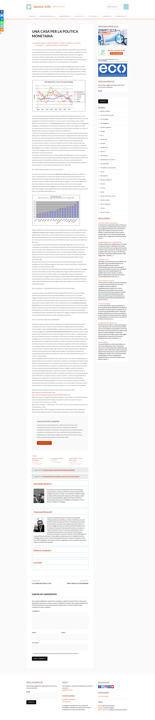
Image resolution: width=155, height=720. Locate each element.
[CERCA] (126, 7)
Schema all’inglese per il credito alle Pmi (110, 242)
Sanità (102, 192)
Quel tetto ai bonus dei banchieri (108, 223)
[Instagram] (106, 686)
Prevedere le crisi (103, 259)
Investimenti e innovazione (108, 167)
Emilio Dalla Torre (103, 709)
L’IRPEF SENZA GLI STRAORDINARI (77, 583)
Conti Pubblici (104, 119)
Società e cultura (105, 200)
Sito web (35, 643)
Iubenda (100, 707)
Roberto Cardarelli (66, 43)
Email (64, 632)
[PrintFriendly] (2, 26)
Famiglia (102, 131)
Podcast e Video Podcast (46, 16)
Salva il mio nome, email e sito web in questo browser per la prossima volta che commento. (56, 653)
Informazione (104, 155)
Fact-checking (93, 16)
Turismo (102, 208)
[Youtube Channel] (112, 686)
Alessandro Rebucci (39, 43)
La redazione (106, 16)
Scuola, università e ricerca (108, 196)
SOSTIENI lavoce (44, 443)
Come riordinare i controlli (106, 281)
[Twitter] (2, 15)
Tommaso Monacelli (53, 43)
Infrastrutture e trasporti (107, 159)
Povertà (102, 188)
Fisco (101, 135)
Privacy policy (66, 701)
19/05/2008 (39, 45)
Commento (36, 611)
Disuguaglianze (104, 123)
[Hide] (0, 33)
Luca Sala (77, 43)
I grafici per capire (64, 16)
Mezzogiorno (104, 175)
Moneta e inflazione (106, 180)
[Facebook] (2, 12)
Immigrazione (104, 147)
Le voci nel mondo (103, 696)
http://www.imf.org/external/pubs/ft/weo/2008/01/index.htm (51, 395)
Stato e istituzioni (105, 204)
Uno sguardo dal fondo (57, 458)
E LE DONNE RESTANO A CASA (41, 583)
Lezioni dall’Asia (103, 342)
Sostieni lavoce (119, 16)
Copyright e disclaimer (69, 699)
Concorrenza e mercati (107, 115)
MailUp (100, 705)
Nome (34, 632)
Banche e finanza (52, 45)
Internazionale (63, 45)
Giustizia (102, 143)
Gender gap (103, 139)
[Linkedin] (2, 19)
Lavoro (102, 171)
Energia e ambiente (105, 127)
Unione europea (105, 212)
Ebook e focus (79, 16)
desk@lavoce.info (67, 690)
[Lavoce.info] (39, 6)
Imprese (102, 151)
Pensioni (102, 184)
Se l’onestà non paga (104, 304)
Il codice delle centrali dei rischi (107, 323)
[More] (2, 30)
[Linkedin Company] (109, 686)
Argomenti (32, 16)
